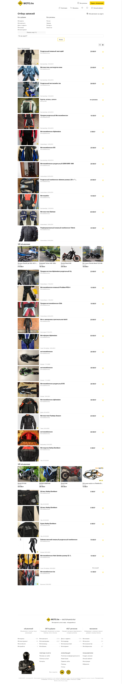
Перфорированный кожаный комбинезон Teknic (57, 228)
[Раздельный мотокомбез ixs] (28, 89)
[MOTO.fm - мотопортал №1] (20, 3)
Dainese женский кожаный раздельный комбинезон (58, 539)
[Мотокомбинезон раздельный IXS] (28, 389)
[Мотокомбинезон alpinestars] (28, 405)
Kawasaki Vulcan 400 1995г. (47, 263)
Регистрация (86, 661)
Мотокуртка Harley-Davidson (50, 448)
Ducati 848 (64, 483)
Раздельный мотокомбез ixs (50, 83)
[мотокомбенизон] (28, 357)
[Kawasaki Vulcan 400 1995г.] (49, 254)
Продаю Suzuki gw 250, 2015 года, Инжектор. (32, 263)
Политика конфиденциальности (70, 656)
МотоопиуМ (95, 568)
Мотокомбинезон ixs (47, 572)
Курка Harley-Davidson (48, 523)
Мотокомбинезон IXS (47, 147)
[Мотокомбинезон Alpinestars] (28, 137)
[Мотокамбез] (28, 201)
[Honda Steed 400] (71, 254)
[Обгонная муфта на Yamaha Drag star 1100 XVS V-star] (93, 474)
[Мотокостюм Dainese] (28, 217)
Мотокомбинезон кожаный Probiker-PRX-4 (55, 287)
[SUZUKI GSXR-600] (49, 474)
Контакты (42, 661)
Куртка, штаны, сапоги (48, 99)
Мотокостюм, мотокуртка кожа (51, 67)
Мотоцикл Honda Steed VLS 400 (92, 263)
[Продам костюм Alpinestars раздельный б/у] (28, 277)
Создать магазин (88, 656)
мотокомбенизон (46, 351)
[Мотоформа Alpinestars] (28, 341)
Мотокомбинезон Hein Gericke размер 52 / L (55, 556)
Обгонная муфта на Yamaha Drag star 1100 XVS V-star (99, 483)
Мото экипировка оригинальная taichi (53, 319)
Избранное (86, 664)
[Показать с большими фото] (102, 44)
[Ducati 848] (71, 474)
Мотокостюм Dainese (47, 212)
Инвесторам (64, 658)
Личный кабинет (87, 658)
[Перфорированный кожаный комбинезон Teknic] (28, 233)
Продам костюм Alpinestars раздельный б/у (56, 271)
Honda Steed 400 (66, 263)
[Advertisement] (61, 599)
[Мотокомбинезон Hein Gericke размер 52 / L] (28, 561)
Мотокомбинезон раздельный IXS (52, 384)
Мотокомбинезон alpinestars (50, 400)
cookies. (79, 679)
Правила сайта (65, 661)
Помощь (63, 664)
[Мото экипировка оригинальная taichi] (28, 325)
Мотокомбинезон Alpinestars (50, 131)
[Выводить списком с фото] (99, 44)
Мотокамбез (44, 196)
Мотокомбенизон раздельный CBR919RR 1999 (57, 164)
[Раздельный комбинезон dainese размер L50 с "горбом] (28, 185)
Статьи (63, 667)
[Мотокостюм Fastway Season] (28, 421)
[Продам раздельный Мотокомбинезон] (28, 121)
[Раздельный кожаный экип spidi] (28, 57)
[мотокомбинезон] (28, 437)
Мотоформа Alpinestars (48, 335)
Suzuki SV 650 (22, 483)
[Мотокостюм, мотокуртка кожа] (28, 73)
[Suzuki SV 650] (28, 474)
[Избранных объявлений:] (82, 8)
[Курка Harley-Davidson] (28, 529)
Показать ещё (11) (32, 32)
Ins (68, 672)
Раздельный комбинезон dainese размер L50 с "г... (58, 180)
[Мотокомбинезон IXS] (28, 153)
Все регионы (83, 3)
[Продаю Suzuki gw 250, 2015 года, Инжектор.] (28, 254)
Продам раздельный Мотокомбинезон (54, 115)
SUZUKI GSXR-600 (44, 483)
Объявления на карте (96, 14)
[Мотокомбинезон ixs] (28, 577)
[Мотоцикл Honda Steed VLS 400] (93, 254)
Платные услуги (44, 658)
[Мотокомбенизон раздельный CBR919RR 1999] (28, 169)
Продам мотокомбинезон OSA (51, 303)
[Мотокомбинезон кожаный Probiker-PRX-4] (28, 293)
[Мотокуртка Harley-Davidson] (28, 453)
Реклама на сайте (44, 656)
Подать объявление (97, 3)
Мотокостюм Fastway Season (50, 416)
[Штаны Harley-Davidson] (28, 497)
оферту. (68, 679)
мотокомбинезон (46, 432)
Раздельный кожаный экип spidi (52, 51)
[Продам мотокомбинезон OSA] (28, 309)
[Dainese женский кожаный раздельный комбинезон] (28, 545)
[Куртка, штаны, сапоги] (28, 105)
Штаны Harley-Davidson (48, 491)
